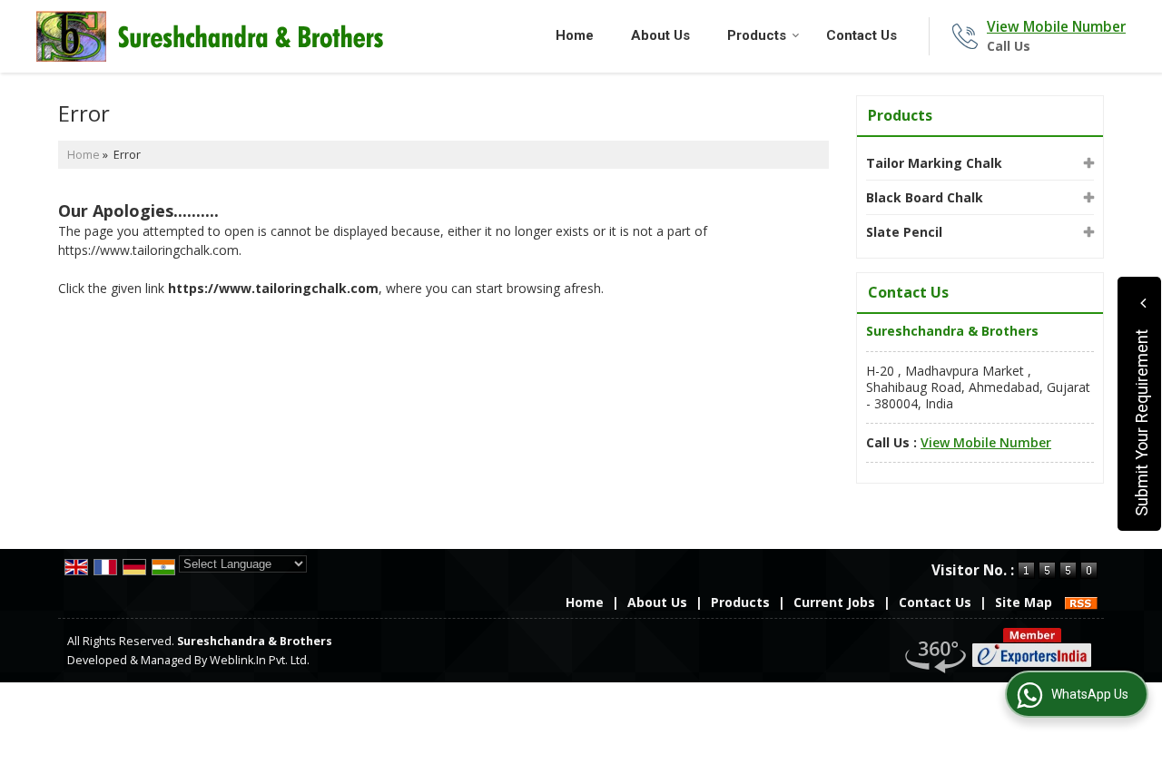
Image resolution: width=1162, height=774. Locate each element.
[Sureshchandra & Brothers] (209, 36)
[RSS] (1081, 602)
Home (575, 35)
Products (756, 35)
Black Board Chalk (924, 197)
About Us (660, 35)
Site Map (1023, 602)
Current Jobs (834, 602)
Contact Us (861, 35)
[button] (1056, 26)
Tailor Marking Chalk (934, 162)
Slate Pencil (904, 231)
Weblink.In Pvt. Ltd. (260, 660)
